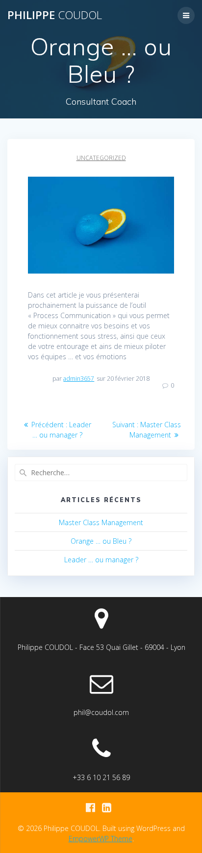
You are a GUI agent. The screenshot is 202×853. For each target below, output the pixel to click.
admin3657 (78, 378)
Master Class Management (101, 522)
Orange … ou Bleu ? (101, 541)
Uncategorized (101, 158)
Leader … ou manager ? (101, 559)
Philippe (54, 15)
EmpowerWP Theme (100, 838)
